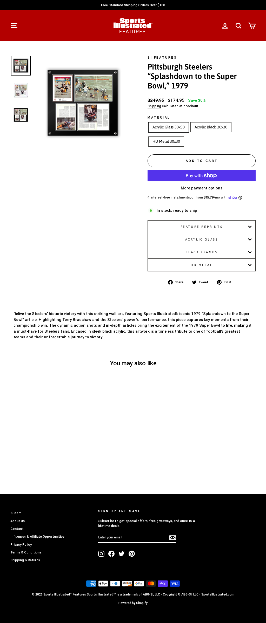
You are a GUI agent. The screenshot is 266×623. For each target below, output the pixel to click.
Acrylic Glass (201, 239)
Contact (17, 529)
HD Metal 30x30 (166, 141)
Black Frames (201, 252)
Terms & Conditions (25, 552)
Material (159, 117)
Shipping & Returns (25, 560)
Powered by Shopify (133, 603)
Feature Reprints (202, 227)
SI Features (162, 57)
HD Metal (202, 265)
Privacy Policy (21, 544)
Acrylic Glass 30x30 (168, 127)
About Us (17, 521)
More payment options (201, 188)
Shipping (154, 106)
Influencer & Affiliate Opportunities (37, 536)
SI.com (15, 513)
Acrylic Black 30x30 (211, 127)
